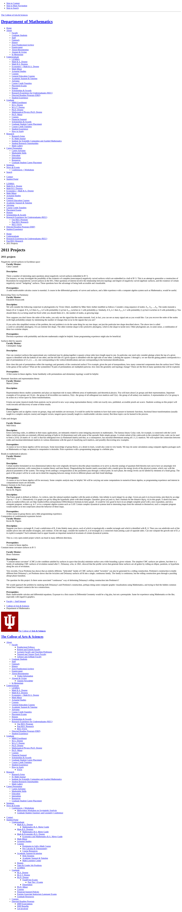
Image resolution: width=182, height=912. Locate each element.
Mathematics (27, 21)
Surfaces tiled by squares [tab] (11, 341)
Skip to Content (13, 3)
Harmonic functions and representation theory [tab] (20, 378)
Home (9, 28)
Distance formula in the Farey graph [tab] (16, 485)
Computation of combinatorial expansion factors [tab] (21, 516)
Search (9, 172)
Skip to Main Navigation (16, 6)
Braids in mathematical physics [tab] (14, 454)
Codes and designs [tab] (9, 418)
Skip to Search (12, 8)
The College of (32, 631)
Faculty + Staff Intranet (16, 601)
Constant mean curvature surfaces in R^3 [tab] (18, 547)
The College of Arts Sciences (14, 15)
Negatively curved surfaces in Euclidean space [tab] (20, 262)
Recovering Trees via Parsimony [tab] (14, 295)
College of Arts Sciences (17, 606)
